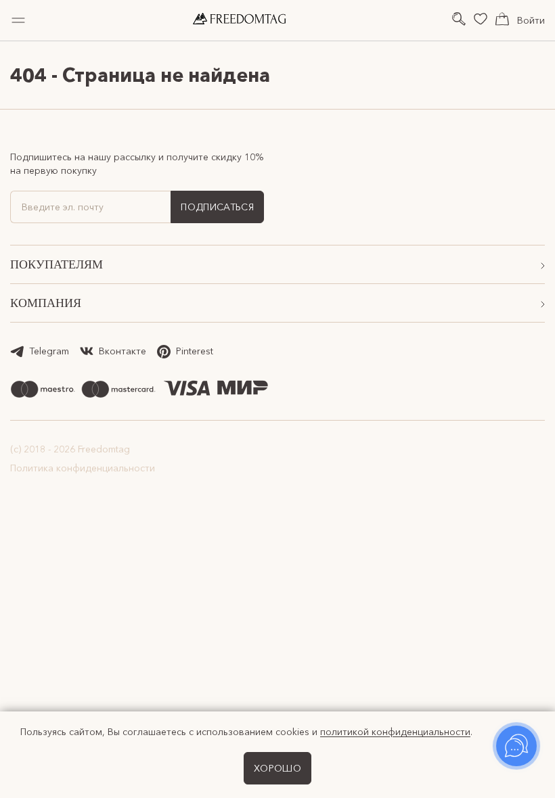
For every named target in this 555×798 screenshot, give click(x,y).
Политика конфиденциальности (82, 468)
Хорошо (277, 768)
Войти (531, 20)
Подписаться (217, 207)
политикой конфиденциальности (395, 732)
